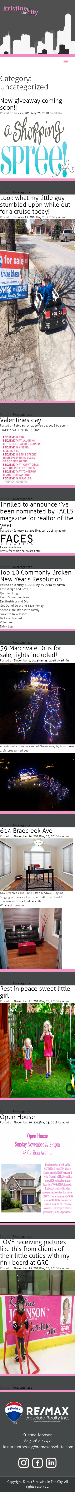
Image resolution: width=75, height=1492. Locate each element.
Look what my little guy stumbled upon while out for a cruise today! (35, 205)
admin (58, 113)
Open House (17, 1117)
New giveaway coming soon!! (31, 104)
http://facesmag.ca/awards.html (20, 551)
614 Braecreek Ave (26, 831)
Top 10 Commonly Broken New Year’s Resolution (35, 575)
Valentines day (20, 420)
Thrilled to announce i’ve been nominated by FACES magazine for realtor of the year (37, 515)
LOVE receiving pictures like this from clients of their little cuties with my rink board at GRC (34, 1252)
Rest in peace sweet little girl (35, 992)
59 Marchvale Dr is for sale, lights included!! (30, 651)
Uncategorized (22, 192)
